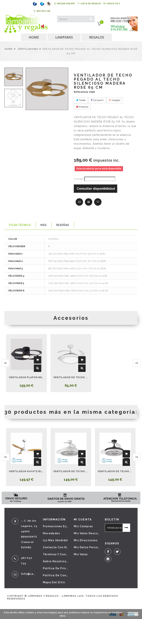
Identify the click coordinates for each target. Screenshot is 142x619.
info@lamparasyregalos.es (29, 573)
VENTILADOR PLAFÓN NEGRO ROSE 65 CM (26, 377)
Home (8, 49)
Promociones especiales (55, 526)
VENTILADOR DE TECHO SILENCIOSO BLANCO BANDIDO (70, 377)
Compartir (98, 100)
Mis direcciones (85, 540)
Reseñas (62, 225)
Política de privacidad (55, 568)
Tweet (81, 100)
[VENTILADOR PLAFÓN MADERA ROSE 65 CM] (13, 77)
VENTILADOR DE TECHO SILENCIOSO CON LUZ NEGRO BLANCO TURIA (115, 471)
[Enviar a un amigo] (79, 202)
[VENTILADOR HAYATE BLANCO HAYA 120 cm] (26, 448)
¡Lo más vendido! (55, 540)
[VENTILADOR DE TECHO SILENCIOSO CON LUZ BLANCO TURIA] (71, 448)
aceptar (133, 614)
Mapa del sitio (54, 582)
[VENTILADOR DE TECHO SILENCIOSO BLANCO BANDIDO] (71, 354)
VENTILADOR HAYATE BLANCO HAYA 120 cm (26, 471)
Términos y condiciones (55, 554)
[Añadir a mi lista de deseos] (98, 202)
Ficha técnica (20, 225)
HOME (34, 37)
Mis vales (81, 554)
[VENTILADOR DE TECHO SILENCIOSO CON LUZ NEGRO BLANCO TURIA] (115, 448)
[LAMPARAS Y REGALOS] (26, 24)
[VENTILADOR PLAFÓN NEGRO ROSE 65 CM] (26, 354)
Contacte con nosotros (55, 547)
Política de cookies (55, 575)
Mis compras (83, 526)
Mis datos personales (86, 547)
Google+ (116, 100)
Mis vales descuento (86, 533)
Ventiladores (28, 49)
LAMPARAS (64, 37)
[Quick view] (37, 368)
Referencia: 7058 (84, 91)
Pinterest (83, 106)
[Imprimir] (88, 202)
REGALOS (96, 37)
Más (43, 225)
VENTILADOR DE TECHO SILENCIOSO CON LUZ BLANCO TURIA (70, 471)
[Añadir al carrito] (37, 360)
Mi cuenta (83, 519)
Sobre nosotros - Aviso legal (55, 561)
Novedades (51, 533)
